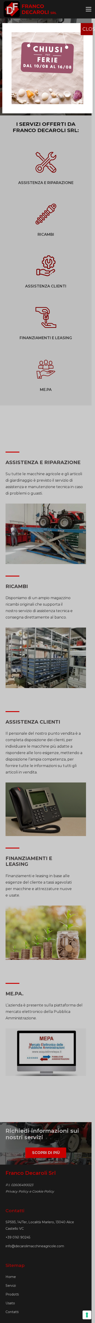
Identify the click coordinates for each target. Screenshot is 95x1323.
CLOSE (88, 29)
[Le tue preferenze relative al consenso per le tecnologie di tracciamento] (87, 1315)
